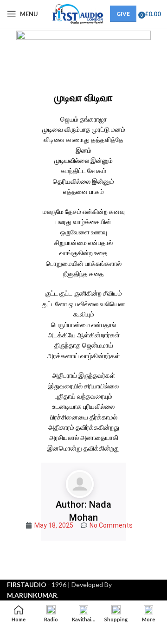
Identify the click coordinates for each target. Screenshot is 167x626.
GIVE (123, 13)
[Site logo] (76, 13)
